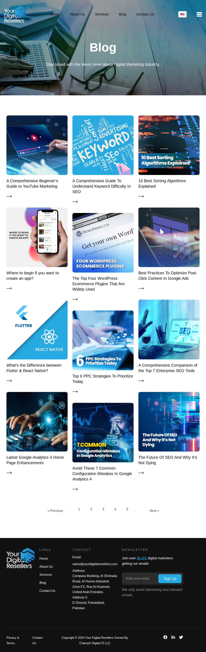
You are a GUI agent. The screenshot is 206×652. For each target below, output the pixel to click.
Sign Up (170, 579)
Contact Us (47, 590)
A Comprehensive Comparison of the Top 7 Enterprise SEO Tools (167, 368)
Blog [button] (122, 14)
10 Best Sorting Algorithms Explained (162, 183)
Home (43, 558)
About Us (46, 566)
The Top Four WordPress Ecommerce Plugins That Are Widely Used (98, 283)
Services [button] (102, 14)
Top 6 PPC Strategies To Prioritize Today (102, 379)
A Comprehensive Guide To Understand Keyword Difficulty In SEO (101, 186)
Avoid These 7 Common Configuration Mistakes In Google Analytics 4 (102, 473)
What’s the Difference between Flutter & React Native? (33, 368)
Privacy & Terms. (12, 640)
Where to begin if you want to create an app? (32, 276)
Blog (42, 582)
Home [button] (55, 14)
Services (45, 574)
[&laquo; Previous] (70, 508)
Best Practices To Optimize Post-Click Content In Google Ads (167, 276)
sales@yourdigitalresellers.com (94, 564)
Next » (154, 510)
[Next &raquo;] (135, 508)
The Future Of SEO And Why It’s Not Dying (167, 460)
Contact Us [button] (145, 14)
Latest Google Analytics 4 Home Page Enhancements (35, 460)
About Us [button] (77, 14)
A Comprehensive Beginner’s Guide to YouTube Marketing (32, 183)
